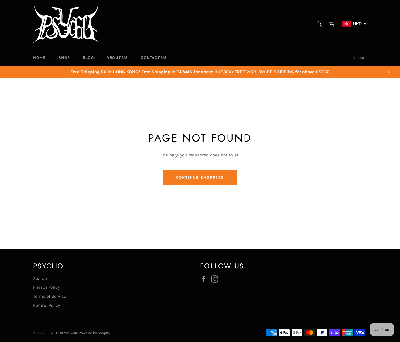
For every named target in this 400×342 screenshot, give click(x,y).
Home (39, 57)
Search (40, 278)
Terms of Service (49, 296)
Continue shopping (200, 177)
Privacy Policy (46, 287)
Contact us (154, 57)
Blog (88, 57)
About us (117, 57)
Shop (64, 57)
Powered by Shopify (94, 333)
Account (360, 57)
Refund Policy (46, 305)
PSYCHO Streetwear (61, 333)
